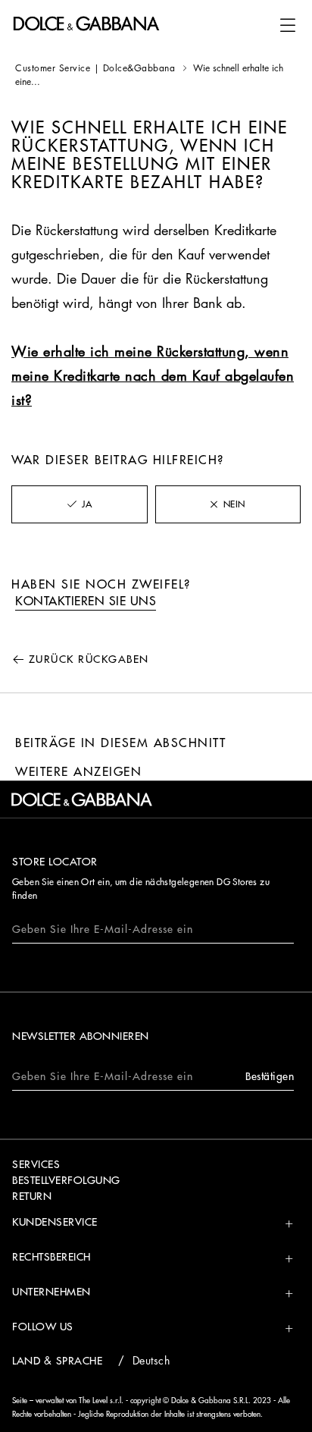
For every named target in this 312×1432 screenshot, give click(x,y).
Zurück (89, 659)
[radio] (79, 504)
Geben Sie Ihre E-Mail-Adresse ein (102, 929)
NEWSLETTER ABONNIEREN (80, 1036)
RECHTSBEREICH (51, 1256)
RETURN (31, 1196)
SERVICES (36, 1164)
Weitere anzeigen (78, 772)
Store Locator (55, 861)
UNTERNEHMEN (51, 1291)
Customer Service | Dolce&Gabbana (95, 68)
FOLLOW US (42, 1326)
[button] (288, 25)
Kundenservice (55, 1222)
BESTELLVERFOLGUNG (66, 1180)
